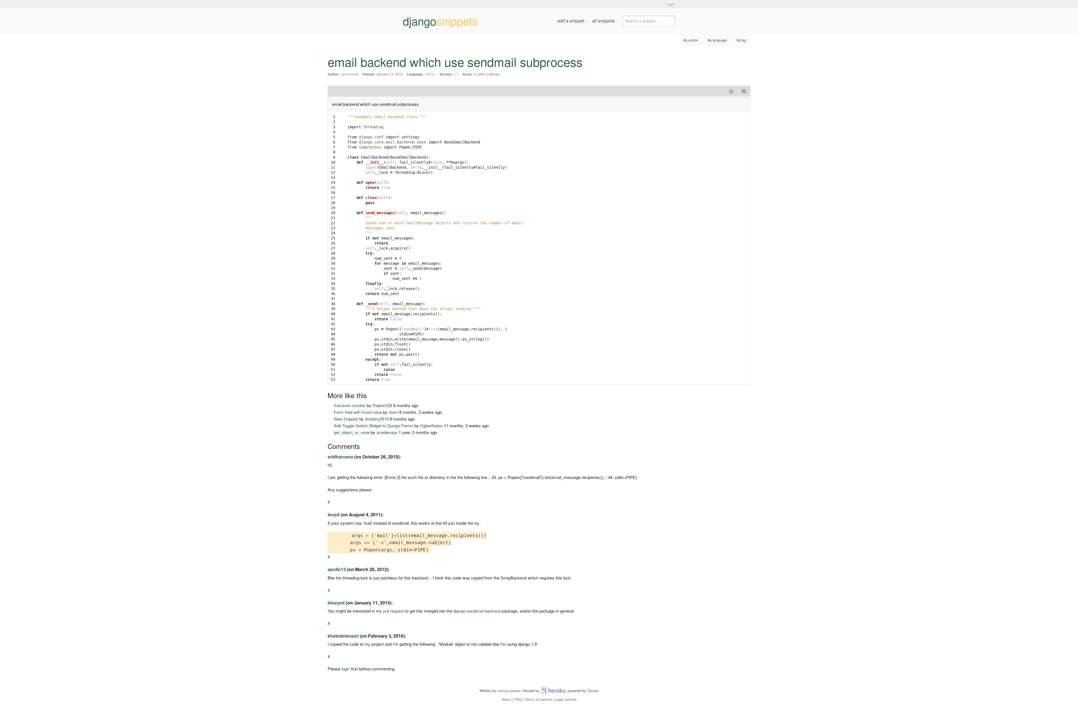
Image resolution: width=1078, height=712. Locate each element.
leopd (334, 514)
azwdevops (387, 432)
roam (393, 412)
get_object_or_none (352, 432)
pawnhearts (350, 74)
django (440, 21)
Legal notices (566, 699)
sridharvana (340, 456)
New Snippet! (346, 419)
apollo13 (337, 569)
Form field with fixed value (358, 412)
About (506, 699)
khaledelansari (343, 636)
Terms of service (538, 699)
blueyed (336, 602)
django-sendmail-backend (477, 611)
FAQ (518, 699)
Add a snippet (570, 20)
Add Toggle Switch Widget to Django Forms (373, 425)
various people (509, 690)
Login (670, 4)
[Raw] (744, 91)
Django (593, 690)
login (345, 669)
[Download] (731, 91)
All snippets (603, 20)
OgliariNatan (431, 425)
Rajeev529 (382, 405)
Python (430, 74)
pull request (393, 611)
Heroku (553, 690)
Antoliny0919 (377, 419)
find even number (350, 405)
